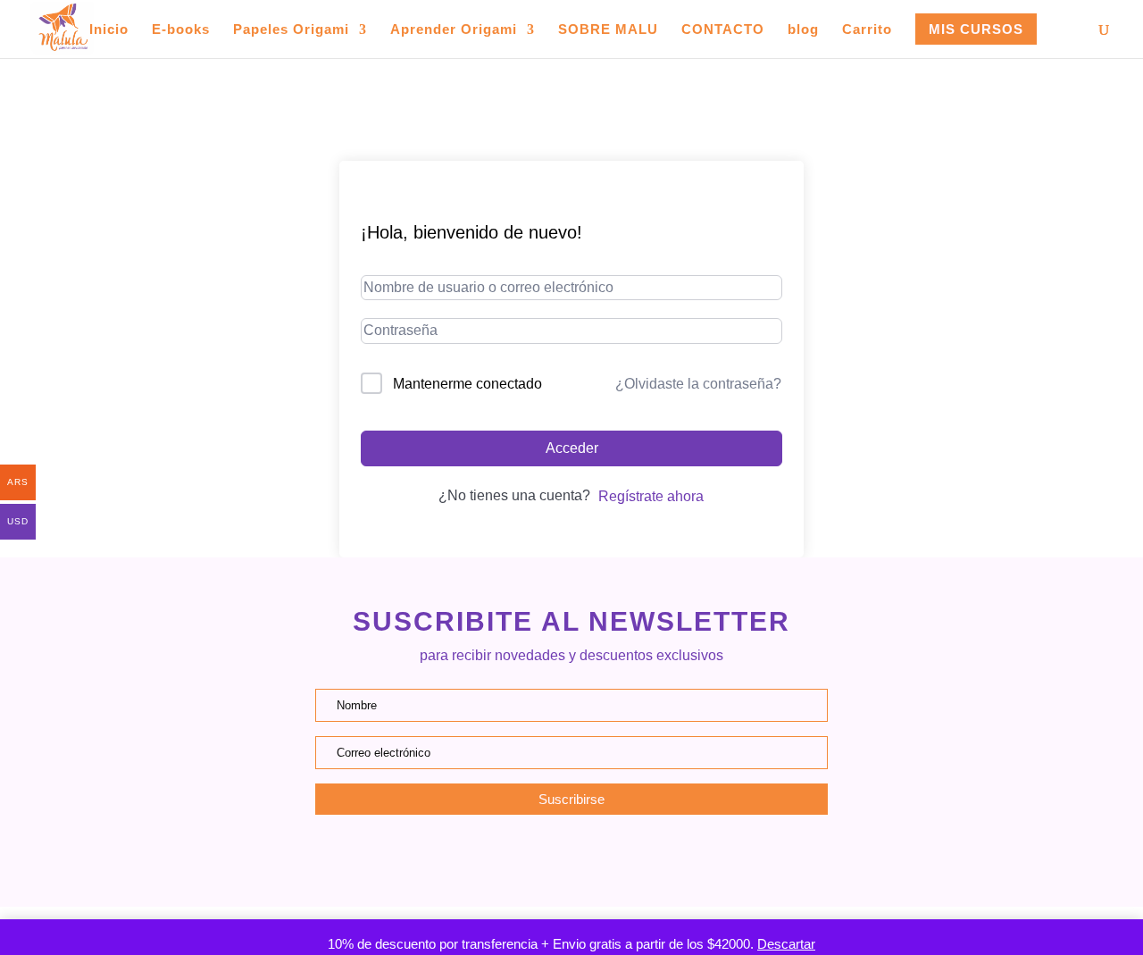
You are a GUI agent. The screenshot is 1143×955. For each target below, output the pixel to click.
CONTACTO (722, 30)
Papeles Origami (291, 30)
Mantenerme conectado (467, 383)
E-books (181, 30)
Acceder (572, 448)
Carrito (867, 30)
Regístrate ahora (651, 496)
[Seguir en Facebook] (571, 859)
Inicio (109, 30)
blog (803, 30)
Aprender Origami (453, 30)
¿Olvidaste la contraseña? (698, 383)
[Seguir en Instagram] (525, 859)
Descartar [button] (786, 943)
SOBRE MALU (608, 30)
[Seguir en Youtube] (618, 859)
